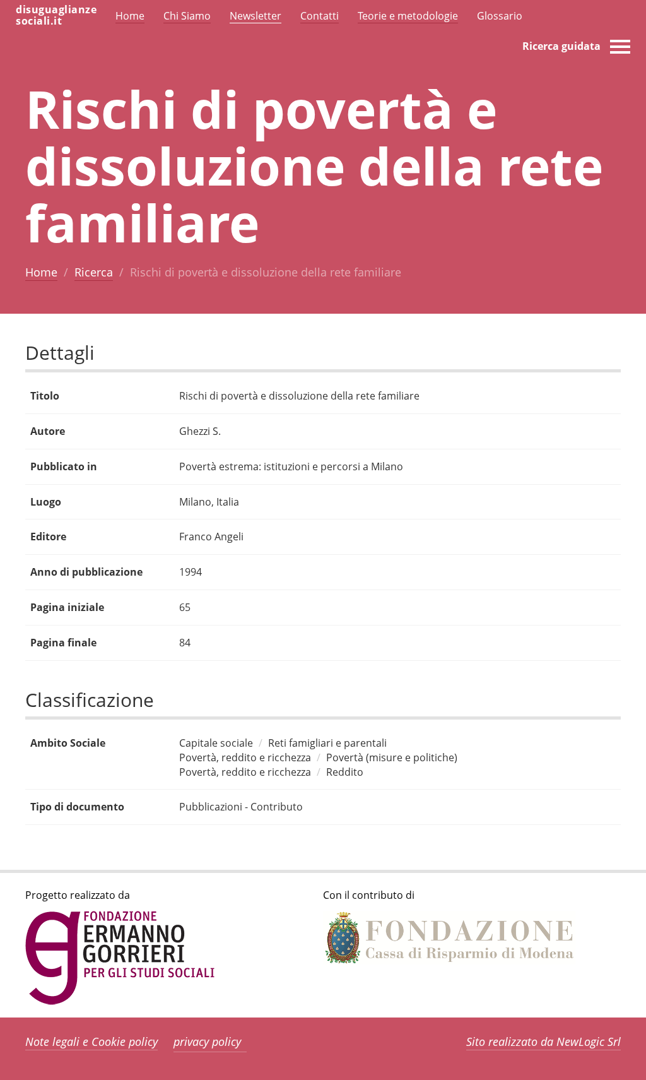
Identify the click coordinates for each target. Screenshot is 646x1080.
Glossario (499, 16)
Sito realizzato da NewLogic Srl (543, 1041)
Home (41, 272)
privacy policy (207, 1041)
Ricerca (93, 272)
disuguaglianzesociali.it (56, 15)
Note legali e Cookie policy (91, 1041)
